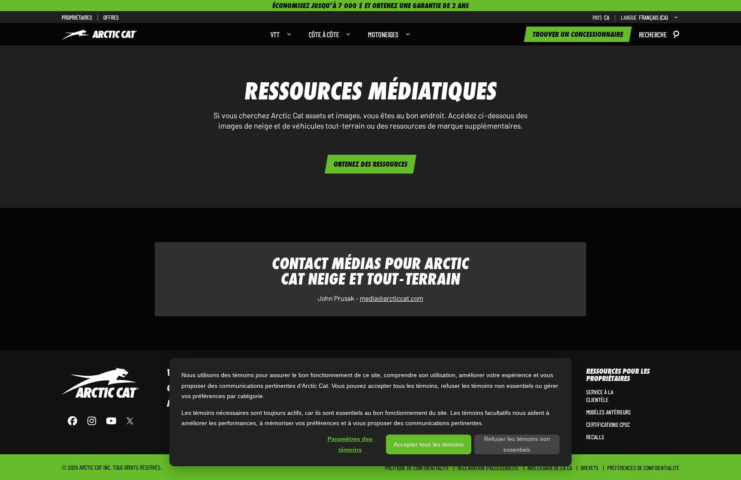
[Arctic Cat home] (100, 383)
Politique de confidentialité (417, 467)
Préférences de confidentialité (643, 467)
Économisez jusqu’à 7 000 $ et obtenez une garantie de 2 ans (370, 5)
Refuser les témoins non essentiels (517, 444)
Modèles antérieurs (608, 412)
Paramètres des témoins (350, 444)
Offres (111, 17)
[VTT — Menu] (287, 34)
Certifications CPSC (608, 424)
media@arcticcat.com (391, 298)
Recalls (595, 437)
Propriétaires (77, 17)
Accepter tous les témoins (429, 444)
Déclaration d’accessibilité (488, 467)
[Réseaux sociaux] (100, 421)
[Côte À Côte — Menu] (346, 34)
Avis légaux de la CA (549, 467)
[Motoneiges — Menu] (406, 34)
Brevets (590, 467)
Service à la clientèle (599, 395)
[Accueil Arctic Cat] (99, 34)
